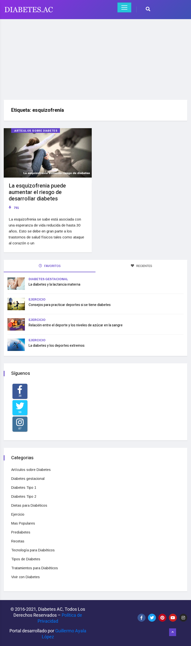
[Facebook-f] (141, 618)
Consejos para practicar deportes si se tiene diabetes (70, 304)
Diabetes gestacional (48, 279)
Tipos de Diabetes (25, 559)
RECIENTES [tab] (144, 266)
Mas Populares (23, 523)
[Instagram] (183, 618)
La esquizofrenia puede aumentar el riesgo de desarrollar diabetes (37, 192)
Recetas (17, 541)
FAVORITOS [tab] (52, 266)
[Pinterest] (162, 618)
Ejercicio (37, 299)
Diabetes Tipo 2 (23, 496)
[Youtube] (173, 618)
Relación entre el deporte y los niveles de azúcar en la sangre (76, 325)
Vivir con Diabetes (25, 577)
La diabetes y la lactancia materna (54, 284)
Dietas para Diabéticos (29, 505)
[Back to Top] (172, 632)
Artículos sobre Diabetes (35, 131)
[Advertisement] (95, 57)
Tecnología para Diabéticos (33, 550)
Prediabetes (20, 532)
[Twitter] (152, 618)
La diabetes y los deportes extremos (57, 345)
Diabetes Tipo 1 (23, 488)
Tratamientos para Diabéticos (34, 568)
